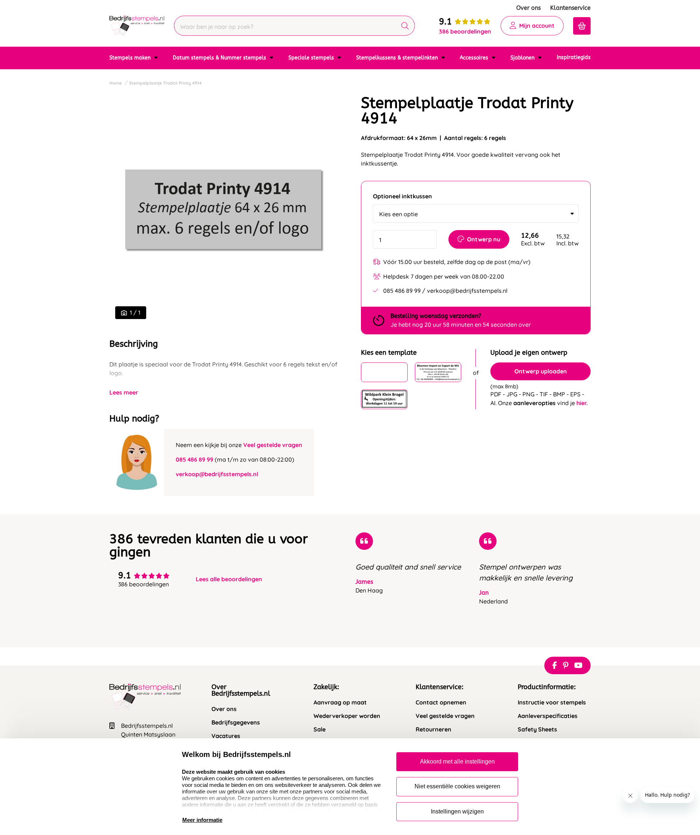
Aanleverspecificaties (548, 715)
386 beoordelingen (465, 31)
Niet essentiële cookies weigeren (457, 786)
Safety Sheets (537, 729)
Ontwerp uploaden (540, 371)
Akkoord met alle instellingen (457, 761)
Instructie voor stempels (552, 702)
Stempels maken (130, 58)
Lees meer (123, 392)
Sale (320, 729)
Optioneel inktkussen (402, 196)
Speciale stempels (311, 58)
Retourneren (433, 729)
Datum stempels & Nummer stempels (220, 58)
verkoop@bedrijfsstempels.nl (217, 474)
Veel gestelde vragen (272, 444)
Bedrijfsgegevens (235, 722)
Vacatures (225, 736)
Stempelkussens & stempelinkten (397, 58)
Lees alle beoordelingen (229, 579)
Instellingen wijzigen (457, 811)
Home (115, 83)
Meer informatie (202, 820)
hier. (582, 403)
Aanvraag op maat (340, 702)
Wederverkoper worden (347, 715)
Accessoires (475, 58)
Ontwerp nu (483, 239)
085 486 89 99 (194, 459)
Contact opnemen (441, 702)
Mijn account (537, 25)
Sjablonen (523, 58)
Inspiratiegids (574, 57)
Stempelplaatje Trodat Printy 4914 (165, 83)
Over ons (528, 7)
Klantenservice (570, 7)
